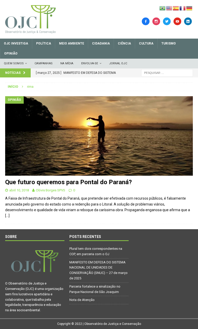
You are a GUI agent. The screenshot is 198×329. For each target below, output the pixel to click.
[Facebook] (146, 21)
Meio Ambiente (71, 43)
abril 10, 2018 (19, 190)
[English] (169, 8)
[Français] (182, 8)
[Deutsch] (189, 8)
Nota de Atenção (82, 300)
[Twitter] (167, 21)
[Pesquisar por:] (167, 72)
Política (43, 43)
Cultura (146, 43)
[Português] (162, 8)
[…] (7, 216)
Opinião (11, 53)
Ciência (124, 43)
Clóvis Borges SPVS (50, 190)
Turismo (168, 43)
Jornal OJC (118, 63)
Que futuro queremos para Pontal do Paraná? (68, 182)
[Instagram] (156, 21)
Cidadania (101, 43)
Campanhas (44, 63)
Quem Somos (14, 63)
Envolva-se (89, 63)
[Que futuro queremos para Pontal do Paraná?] (99, 136)
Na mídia (66, 63)
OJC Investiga (16, 43)
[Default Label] (177, 21)
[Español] (176, 8)
